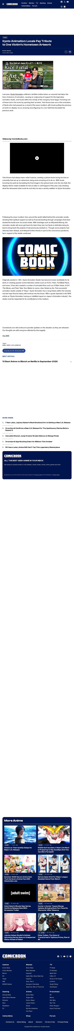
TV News (52, 968)
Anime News (30, 995)
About (30, 1022)
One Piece (29, 1011)
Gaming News (6, 995)
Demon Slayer (30, 1000)
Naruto (28, 1006)
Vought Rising (54, 984)
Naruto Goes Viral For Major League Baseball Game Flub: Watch (53, 878)
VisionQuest (53, 987)
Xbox (4, 1003)
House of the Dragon (56, 979)
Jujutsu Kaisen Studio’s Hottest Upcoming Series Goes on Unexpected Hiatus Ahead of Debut (19, 937)
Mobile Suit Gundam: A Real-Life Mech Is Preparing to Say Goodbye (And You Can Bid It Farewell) (53, 850)
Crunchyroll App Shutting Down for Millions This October (28, 442)
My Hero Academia (32, 1008)
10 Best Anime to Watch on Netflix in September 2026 (30, 361)
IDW (3, 981)
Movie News (29, 968)
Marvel (4, 973)
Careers (39, 1022)
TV (37, 3)
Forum (34, 6)
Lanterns (52, 981)
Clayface (28, 979)
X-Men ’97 (53, 976)
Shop (28, 1016)
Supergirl (29, 973)
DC (3, 976)
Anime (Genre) (6, 345)
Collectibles (25, 6)
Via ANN (5, 335)
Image (4, 979)
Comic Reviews (7, 970)
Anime (49, 3)
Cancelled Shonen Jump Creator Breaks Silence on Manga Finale (32, 436)
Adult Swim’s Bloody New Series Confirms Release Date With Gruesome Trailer (17, 908)
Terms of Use (38, 474)
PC (3, 1008)
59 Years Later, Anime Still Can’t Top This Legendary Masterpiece (32, 447)
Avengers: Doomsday (32, 984)
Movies (31, 3)
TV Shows (41, 932)
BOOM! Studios (7, 984)
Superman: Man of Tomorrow (35, 987)
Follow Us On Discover (13, 351)
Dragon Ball (29, 997)
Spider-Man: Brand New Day (34, 976)
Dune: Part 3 (30, 981)
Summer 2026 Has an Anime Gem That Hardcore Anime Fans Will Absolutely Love (18, 879)
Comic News (6, 968)
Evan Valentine (7, 50)
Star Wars (53, 1000)
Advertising (21, 1022)
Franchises (55, 992)
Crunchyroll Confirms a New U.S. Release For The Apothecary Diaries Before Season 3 (37, 429)
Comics (24, 3)
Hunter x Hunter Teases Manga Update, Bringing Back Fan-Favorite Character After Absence (53, 908)
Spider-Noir (53, 973)
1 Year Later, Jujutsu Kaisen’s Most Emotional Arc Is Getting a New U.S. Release (37, 423)
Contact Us (10, 1022)
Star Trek (52, 1003)
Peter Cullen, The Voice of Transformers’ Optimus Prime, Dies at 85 (53, 937)
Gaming (42, 3)
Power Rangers (54, 1006)
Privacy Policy (56, 474)
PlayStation (5, 1006)
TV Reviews (53, 970)
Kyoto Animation (16, 94)
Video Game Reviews (8, 997)
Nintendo (5, 1000)
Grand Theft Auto (55, 1008)
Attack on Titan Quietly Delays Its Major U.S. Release (18, 849)
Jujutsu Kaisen (30, 1003)
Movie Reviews (30, 970)
